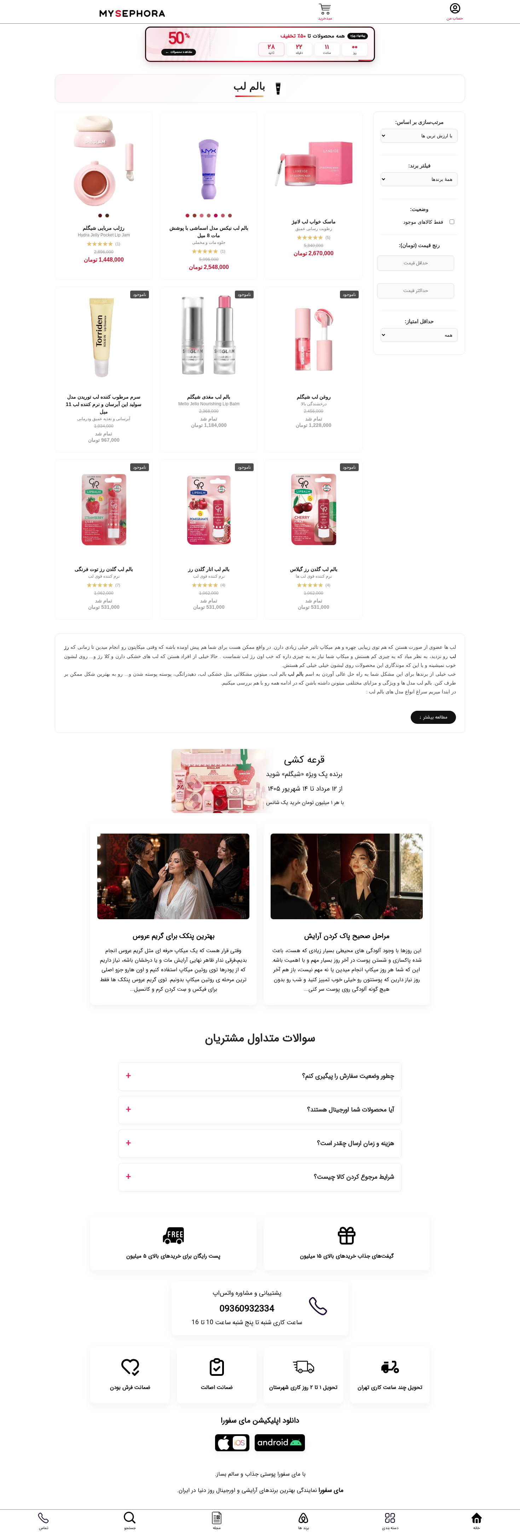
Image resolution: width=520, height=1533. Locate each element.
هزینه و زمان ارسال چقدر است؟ (355, 1143)
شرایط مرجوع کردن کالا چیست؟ (354, 1177)
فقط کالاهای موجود (423, 222)
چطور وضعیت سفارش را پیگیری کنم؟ (348, 1076)
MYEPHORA (132, 12)
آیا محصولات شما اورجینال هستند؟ (350, 1110)
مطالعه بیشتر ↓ (433, 717)
